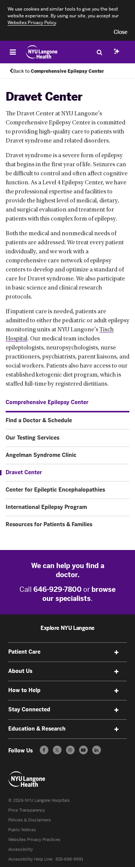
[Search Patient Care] (99, 52)
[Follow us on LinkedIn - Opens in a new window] (96, 750)
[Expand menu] (116, 652)
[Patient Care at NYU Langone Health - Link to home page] (42, 52)
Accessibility (20, 849)
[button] (121, 32)
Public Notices (22, 829)
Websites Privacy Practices (34, 839)
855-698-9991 (69, 859)
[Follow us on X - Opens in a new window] (57, 750)
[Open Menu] (13, 52)
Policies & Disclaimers (29, 820)
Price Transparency (26, 810)
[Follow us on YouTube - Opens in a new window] (83, 750)
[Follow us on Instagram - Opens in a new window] (70, 750)
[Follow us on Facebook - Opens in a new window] (44, 750)
